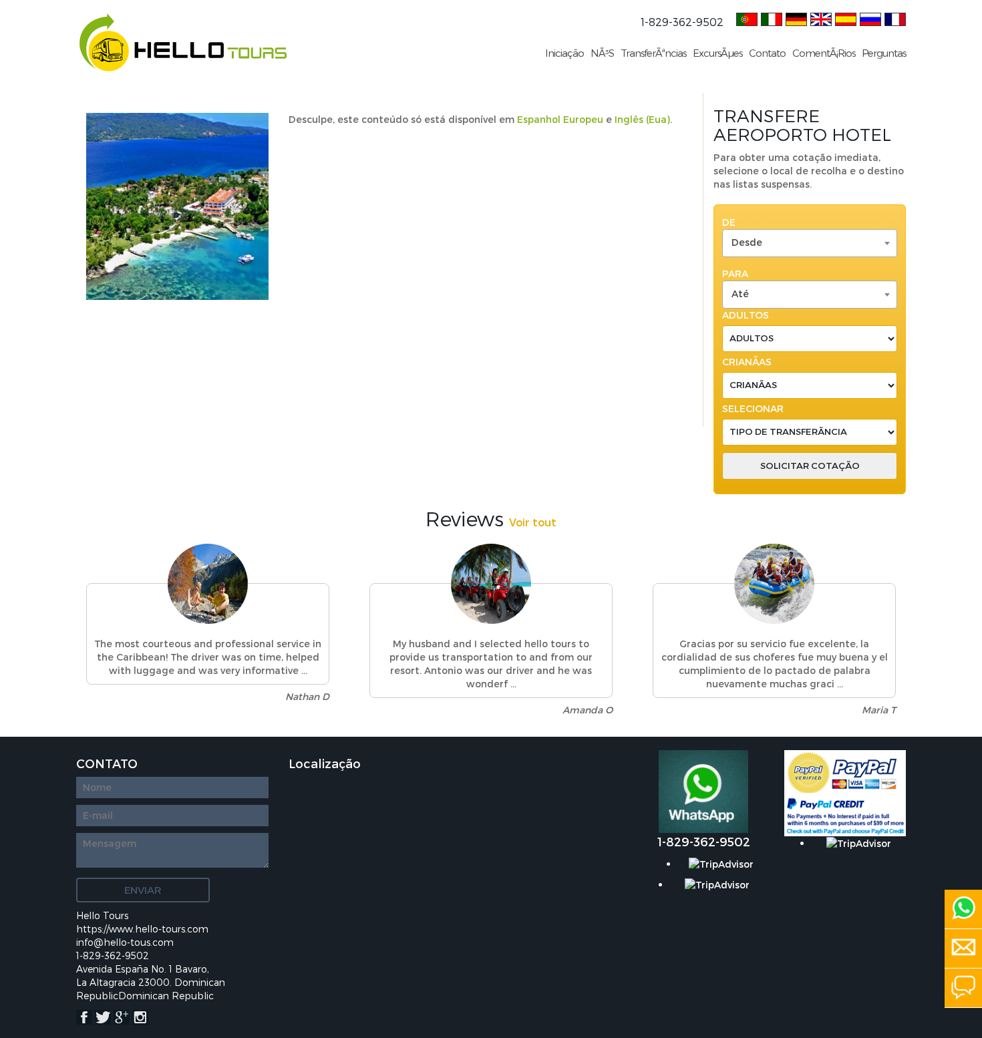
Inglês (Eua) (642, 119)
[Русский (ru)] (870, 17)
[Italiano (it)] (771, 17)
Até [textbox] (740, 293)
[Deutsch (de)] (796, 17)
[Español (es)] (845, 17)
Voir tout (532, 522)
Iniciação (564, 53)
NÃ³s (602, 53)
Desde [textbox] (746, 242)
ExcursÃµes (717, 53)
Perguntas (884, 53)
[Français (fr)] (895, 17)
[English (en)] (821, 17)
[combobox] (809, 243)
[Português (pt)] (747, 17)
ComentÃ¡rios (823, 53)
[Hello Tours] (183, 41)
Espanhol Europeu (560, 119)
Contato (767, 53)
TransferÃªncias (653, 53)
